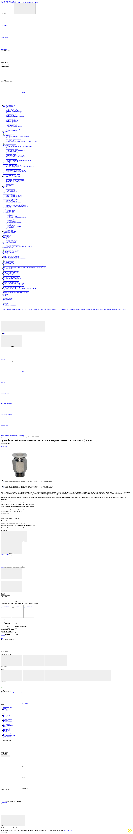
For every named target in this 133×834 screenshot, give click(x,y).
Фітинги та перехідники (12, 149)
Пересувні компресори (11, 125)
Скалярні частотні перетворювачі (14, 195)
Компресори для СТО (11, 115)
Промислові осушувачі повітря (13, 165)
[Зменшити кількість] (11, 573)
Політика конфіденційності (107, 309)
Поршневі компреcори (11, 109)
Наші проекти (74, 309)
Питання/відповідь (28, 309)
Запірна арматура (10, 184)
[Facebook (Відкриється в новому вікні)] (31, 320)
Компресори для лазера (11, 119)
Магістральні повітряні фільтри (13, 167)
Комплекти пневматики (11, 159)
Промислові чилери (10, 175)
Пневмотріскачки (10, 227)
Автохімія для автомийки (9, 307)
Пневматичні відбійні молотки (13, 219)
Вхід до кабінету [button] (7, 715)
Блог (100, 309)
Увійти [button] (2, 567)
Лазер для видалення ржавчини (13, 139)
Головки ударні (9, 230)
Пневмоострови (10, 157)
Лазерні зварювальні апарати (13, 137)
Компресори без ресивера (12, 122)
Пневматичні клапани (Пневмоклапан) (15, 152)
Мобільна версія (25, 703)
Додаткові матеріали (94, 309)
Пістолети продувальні (11, 216)
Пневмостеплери (10, 220)
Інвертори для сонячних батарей (13, 202)
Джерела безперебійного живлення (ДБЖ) (16, 205)
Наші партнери (81, 309)
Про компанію (7, 309)
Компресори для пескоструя (12, 117)
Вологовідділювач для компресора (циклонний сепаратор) (20, 166)
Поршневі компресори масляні (13, 112)
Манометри (9, 185)
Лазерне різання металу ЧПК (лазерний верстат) (17, 136)
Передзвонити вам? (5, 50)
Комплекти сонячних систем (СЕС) (14, 204)
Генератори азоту (10, 211)
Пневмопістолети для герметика (13, 226)
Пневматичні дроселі (11, 154)
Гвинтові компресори (11, 107)
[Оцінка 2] (34, 675)
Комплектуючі (9, 182)
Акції (4, 302)
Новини (62, 309)
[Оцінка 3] (56, 675)
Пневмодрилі (9, 223)
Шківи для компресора (11, 191)
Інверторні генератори (11, 240)
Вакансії (87, 309)
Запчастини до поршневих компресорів (15, 180)
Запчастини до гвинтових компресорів (15, 179)
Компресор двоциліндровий (12, 110)
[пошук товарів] (25, 8)
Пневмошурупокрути (11, 228)
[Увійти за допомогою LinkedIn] (56, 660)
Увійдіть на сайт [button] (4, 554)
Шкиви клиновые (10, 189)
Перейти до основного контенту (8, 1)
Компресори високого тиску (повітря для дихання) (18, 127)
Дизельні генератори (11, 241)
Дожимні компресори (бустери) (13, 129)
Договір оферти (117, 309)
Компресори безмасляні (11, 124)
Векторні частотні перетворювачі (14, 196)
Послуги (5, 304)
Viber (17, 606)
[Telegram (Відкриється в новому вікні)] (73, 320)
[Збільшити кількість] (11, 586)
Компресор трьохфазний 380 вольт (14, 111)
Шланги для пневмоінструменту (13, 222)
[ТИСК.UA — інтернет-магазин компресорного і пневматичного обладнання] (7, 689)
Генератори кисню (10, 210)
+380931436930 (4, 25)
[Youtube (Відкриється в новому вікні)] (52, 320)
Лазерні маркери (10, 140)
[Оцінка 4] (78, 675)
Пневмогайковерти (10, 215)
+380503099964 (4, 37)
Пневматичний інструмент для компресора (16, 217)
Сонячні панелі (9, 200)
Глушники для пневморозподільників (15, 155)
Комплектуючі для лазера (12, 142)
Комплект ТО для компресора (13, 181)
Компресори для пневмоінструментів (15, 116)
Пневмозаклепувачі (10, 225)
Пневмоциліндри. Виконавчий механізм (15, 150)
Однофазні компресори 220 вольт (14, 126)
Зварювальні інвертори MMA (13, 245)
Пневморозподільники (11, 151)
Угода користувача (68, 830)
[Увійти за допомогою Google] (34, 660)
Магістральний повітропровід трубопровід (16, 170)
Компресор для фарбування (12, 121)
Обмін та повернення (38, 309)
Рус (4, 333)
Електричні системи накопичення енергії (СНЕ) (17, 206)
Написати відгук (4, 446)
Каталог (2, 309)
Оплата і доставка (15, 309)
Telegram (6, 606)
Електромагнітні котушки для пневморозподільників (18, 160)
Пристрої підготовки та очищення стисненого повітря (19, 146)
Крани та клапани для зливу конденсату (15, 156)
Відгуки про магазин (55, 309)
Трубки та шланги (10, 147)
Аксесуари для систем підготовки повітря (16, 171)
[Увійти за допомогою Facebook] (11, 660)
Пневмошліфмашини (11, 221)
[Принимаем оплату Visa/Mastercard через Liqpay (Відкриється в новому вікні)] (12, 692)
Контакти (22, 309)
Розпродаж (123, 309)
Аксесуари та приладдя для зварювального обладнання (19, 246)
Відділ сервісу (4, 49)
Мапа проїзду (4, 802)
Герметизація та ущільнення (12, 161)
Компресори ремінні (11, 114)
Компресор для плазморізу (12, 120)
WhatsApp (29, 606)
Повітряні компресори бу (12, 130)
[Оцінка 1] (11, 675)
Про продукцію (67, 309)
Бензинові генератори (11, 238)
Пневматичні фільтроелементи (13, 169)
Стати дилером (46, 309)
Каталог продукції (7, 299)
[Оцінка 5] (100, 675)
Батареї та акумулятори (11, 201)
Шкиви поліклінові (10, 190)
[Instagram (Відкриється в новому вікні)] (11, 320)
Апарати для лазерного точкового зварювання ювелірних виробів (21, 141)
